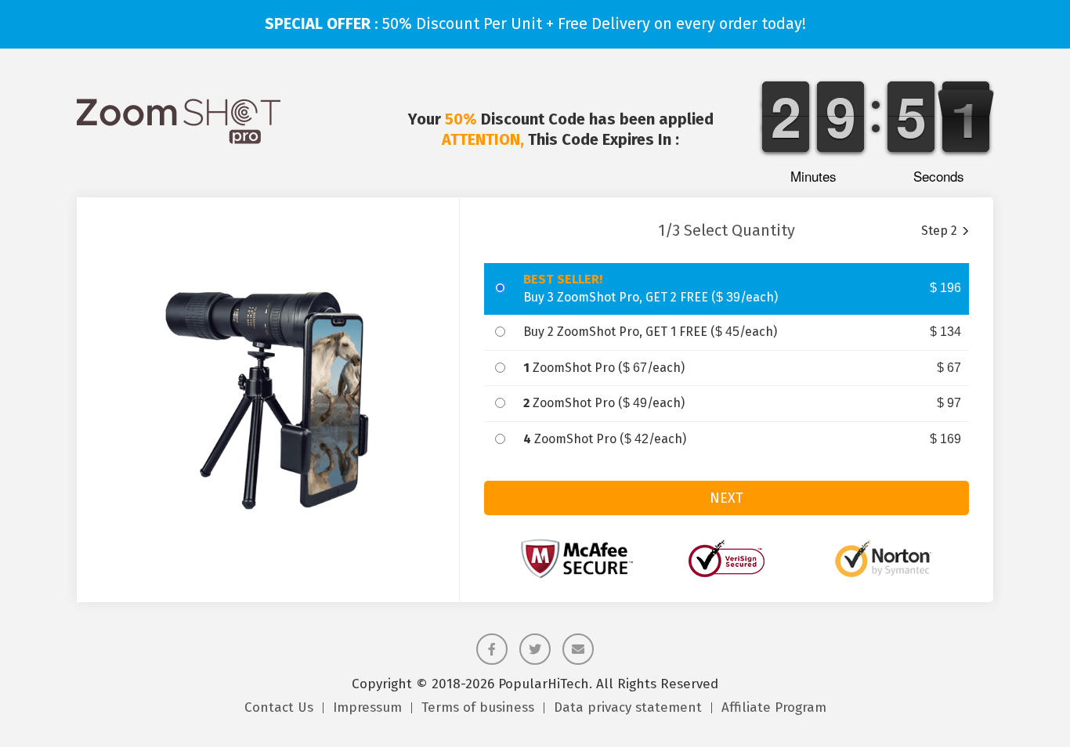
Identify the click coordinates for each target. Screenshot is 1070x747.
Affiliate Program (773, 708)
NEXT (726, 498)
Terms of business (477, 708)
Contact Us (278, 708)
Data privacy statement (628, 708)
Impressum (367, 708)
